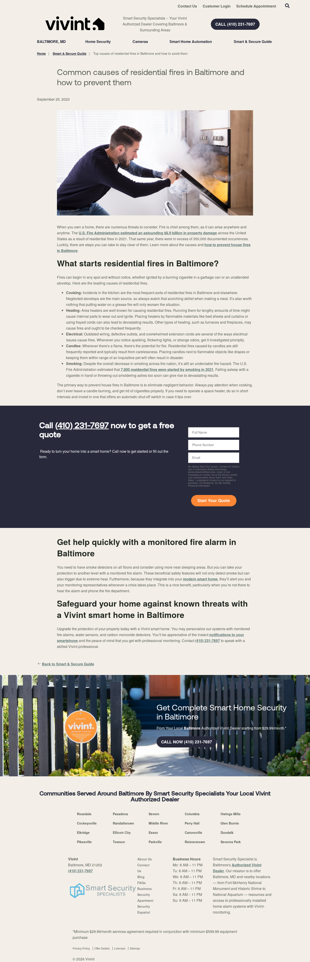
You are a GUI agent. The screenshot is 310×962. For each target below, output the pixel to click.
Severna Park (231, 842)
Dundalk (227, 832)
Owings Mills (231, 814)
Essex (153, 832)
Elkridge (83, 832)
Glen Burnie (230, 823)
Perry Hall (192, 823)
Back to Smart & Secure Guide (68, 664)
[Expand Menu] (113, 41)
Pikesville (84, 842)
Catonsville (193, 832)
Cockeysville (87, 823)
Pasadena (120, 814)
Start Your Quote (213, 500)
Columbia (192, 814)
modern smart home (200, 579)
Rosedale (84, 814)
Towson (119, 842)
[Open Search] (287, 5)
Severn (154, 814)
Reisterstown (195, 842)
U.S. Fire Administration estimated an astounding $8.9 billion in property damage (148, 232)
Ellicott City (122, 832)
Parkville (155, 842)
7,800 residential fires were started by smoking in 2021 (167, 369)
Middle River (158, 823)
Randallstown (123, 823)
